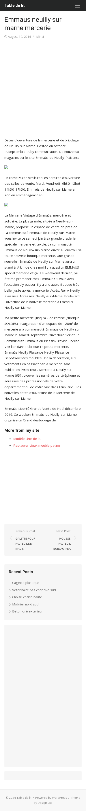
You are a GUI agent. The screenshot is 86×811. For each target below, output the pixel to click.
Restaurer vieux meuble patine (36, 445)
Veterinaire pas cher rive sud (34, 590)
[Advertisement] (43, 88)
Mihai (40, 36)
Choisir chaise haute (27, 597)
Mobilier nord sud (25, 604)
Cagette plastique (25, 582)
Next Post (62, 540)
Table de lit (14, 5)
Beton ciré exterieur (27, 611)
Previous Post (25, 540)
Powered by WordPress (51, 798)
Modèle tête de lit (27, 438)
